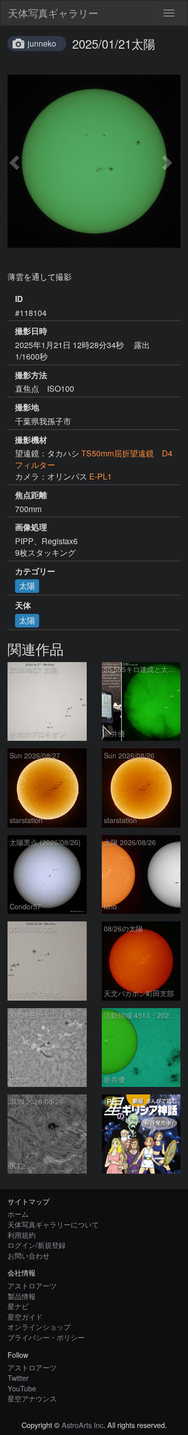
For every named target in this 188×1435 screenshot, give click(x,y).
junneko (42, 43)
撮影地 (27, 407)
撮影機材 (31, 439)
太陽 (27, 585)
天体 (23, 605)
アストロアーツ (32, 1285)
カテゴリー (35, 571)
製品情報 (22, 1296)
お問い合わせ (29, 1255)
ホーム (18, 1213)
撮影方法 (31, 375)
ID (19, 298)
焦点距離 (31, 495)
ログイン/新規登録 (37, 1244)
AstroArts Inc (82, 1424)
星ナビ (18, 1306)
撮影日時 (31, 331)
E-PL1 (100, 476)
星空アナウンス (32, 1398)
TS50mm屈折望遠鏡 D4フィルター (93, 458)
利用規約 (22, 1234)
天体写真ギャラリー (53, 13)
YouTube (22, 1388)
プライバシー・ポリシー (46, 1337)
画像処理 (31, 527)
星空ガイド (25, 1316)
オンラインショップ (39, 1326)
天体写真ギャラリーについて (53, 1224)
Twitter (18, 1377)
